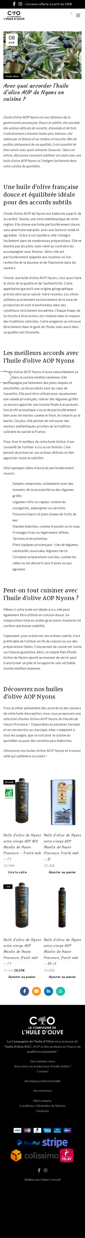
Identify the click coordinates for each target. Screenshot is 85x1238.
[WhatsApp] (60, 991)
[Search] (58, 15)
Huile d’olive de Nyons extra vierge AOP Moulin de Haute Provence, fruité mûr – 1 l (22, 952)
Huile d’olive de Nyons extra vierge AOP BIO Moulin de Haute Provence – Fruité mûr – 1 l (22, 847)
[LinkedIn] (48, 991)
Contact (43, 1071)
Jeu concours (42, 1090)
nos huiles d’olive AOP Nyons (42, 750)
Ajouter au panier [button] (62, 872)
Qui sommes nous (42, 1061)
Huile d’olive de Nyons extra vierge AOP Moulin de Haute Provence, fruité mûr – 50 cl (63, 952)
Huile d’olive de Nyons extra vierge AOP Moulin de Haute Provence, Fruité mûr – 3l (63, 847)
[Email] (36, 991)
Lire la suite (17, 872)
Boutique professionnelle (43, 1081)
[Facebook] (24, 991)
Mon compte (42, 1101)
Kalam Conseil (51, 1179)
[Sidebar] (5, 377)
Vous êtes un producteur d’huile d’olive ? (42, 1066)
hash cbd (42, 1189)
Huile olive (12, 76)
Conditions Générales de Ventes (42, 1106)
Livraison (42, 1111)
